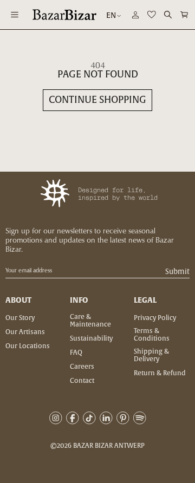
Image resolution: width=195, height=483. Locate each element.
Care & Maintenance (90, 320)
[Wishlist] (152, 15)
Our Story (20, 318)
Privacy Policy (155, 318)
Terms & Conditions (152, 334)
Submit (177, 272)
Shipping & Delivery (151, 355)
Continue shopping (97, 100)
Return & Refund (160, 373)
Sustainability (91, 338)
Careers (82, 366)
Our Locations (27, 346)
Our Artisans (25, 332)
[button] (184, 15)
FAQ (76, 352)
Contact (82, 380)
